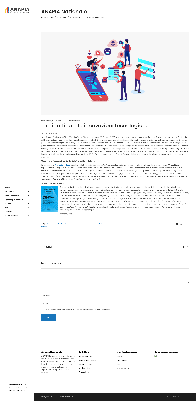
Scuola (44, 226)
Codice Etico (84, 368)
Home (43, 17)
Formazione (61, 17)
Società (61, 121)
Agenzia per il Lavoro (87, 360)
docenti (107, 224)
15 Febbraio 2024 (74, 121)
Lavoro (119, 364)
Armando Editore (75, 224)
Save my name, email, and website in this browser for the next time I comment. (77, 309)
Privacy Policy (84, 372)
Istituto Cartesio (86, 364)
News (51, 17)
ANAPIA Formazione (87, 356)
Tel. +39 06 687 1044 (162, 397)
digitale (99, 224)
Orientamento (123, 368)
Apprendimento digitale (57, 224)
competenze (89, 224)
